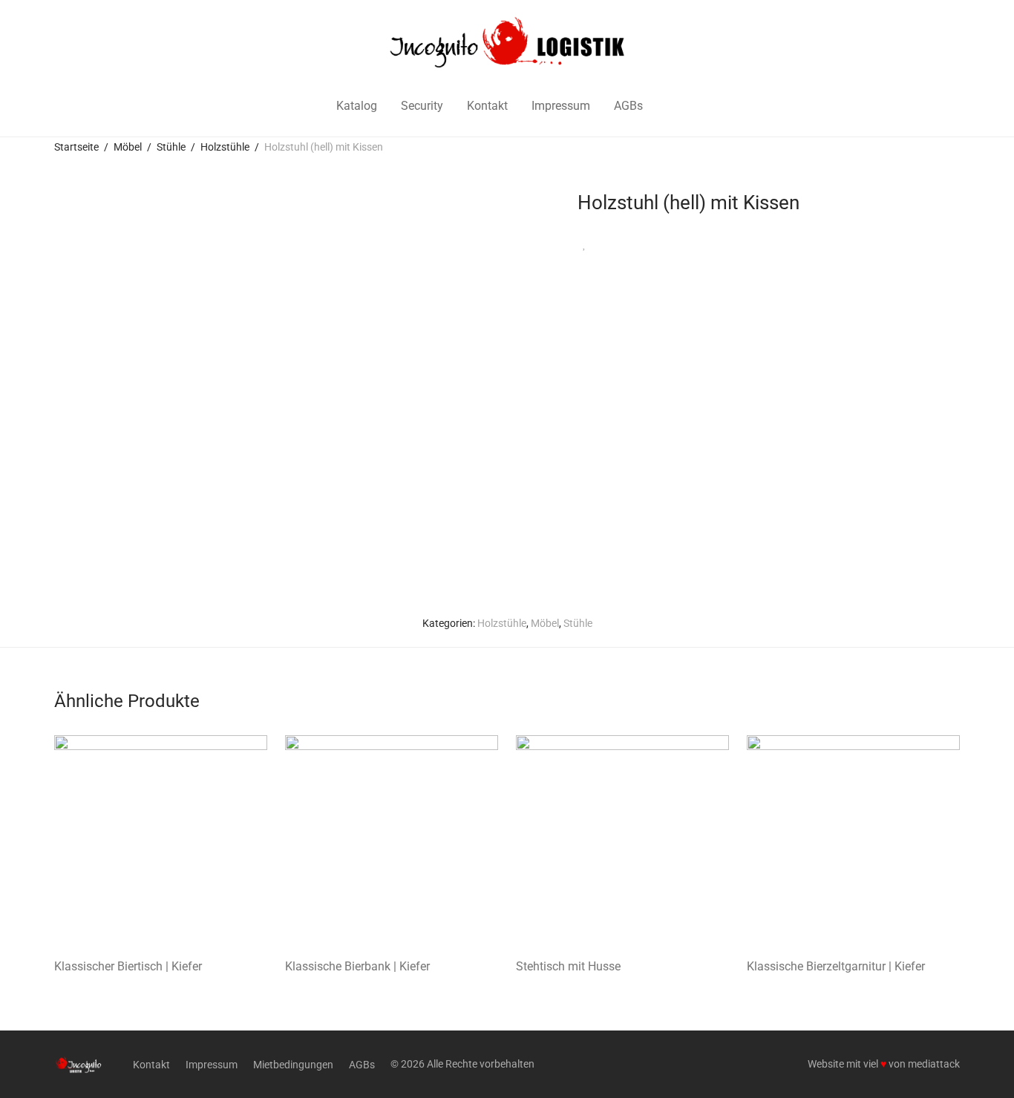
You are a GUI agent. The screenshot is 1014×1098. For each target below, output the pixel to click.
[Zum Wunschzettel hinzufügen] (585, 244)
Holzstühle (224, 147)
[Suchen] (673, 106)
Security (422, 106)
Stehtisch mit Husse (568, 966)
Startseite (76, 147)
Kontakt (487, 106)
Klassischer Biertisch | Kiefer (128, 966)
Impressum (560, 106)
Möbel (128, 147)
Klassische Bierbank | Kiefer (357, 966)
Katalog (356, 106)
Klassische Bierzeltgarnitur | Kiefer (836, 966)
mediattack (934, 1064)
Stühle (171, 147)
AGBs (628, 106)
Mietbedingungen (293, 1065)
